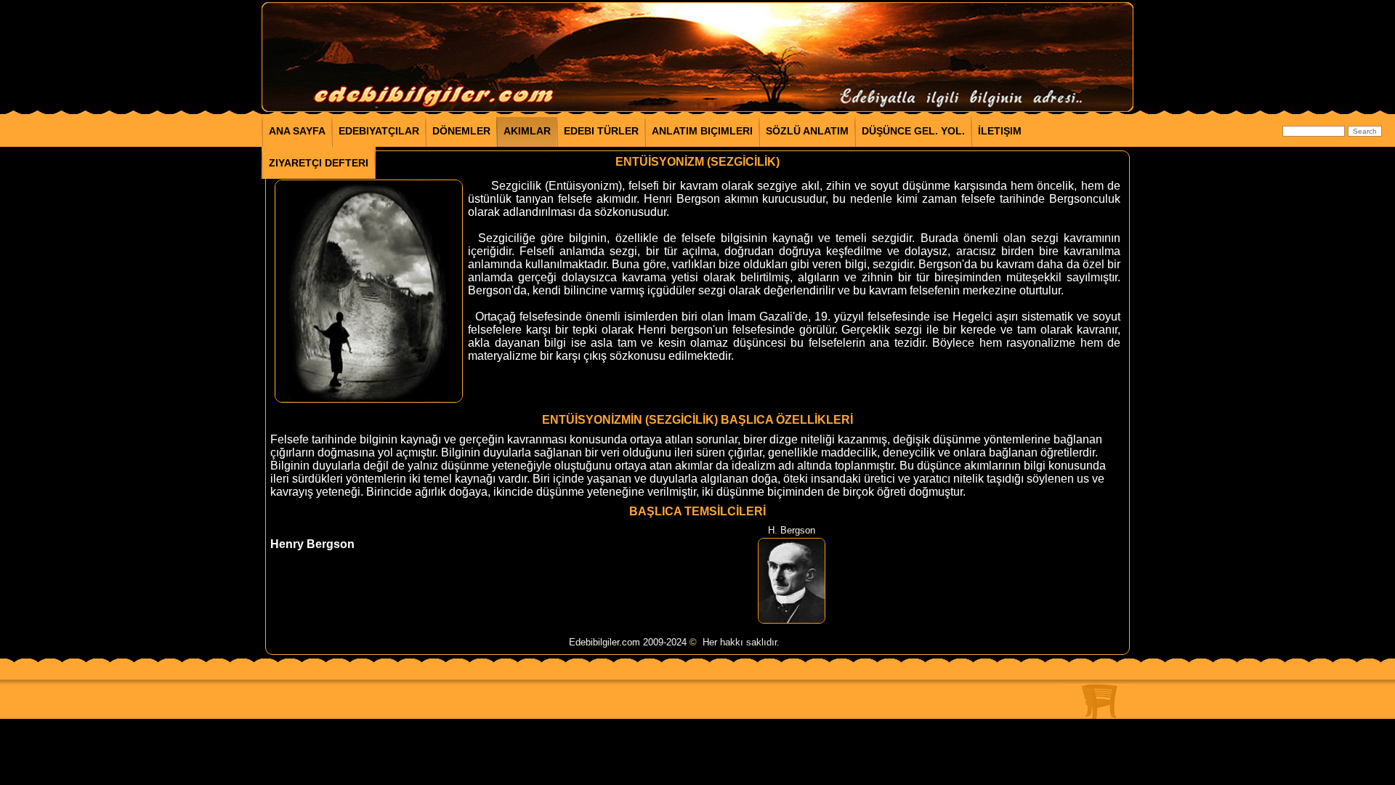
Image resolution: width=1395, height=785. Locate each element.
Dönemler (461, 131)
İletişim (1000, 131)
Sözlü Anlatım (807, 131)
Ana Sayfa (297, 131)
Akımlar (527, 131)
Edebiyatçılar (379, 131)
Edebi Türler (601, 131)
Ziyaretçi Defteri (318, 163)
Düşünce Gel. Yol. (913, 131)
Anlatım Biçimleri (702, 131)
